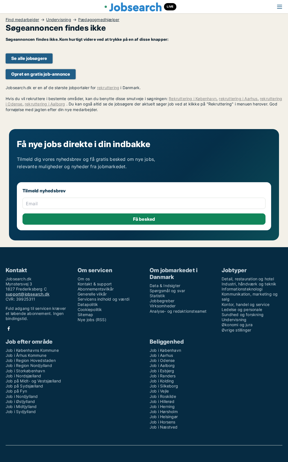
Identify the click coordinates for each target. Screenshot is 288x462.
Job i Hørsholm (164, 411)
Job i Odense (162, 360)
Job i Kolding (162, 380)
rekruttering (108, 87)
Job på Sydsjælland (24, 386)
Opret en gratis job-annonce (40, 74)
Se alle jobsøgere (29, 58)
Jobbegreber (162, 300)
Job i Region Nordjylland (29, 365)
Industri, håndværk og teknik (249, 283)
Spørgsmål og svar (167, 290)
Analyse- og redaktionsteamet (178, 311)
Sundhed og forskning (243, 314)
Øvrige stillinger (236, 330)
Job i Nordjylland (22, 396)
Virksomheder (163, 305)
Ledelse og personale (242, 309)
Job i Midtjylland (21, 406)
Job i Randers (163, 375)
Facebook (9, 328)
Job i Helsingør (164, 416)
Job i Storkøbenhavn (25, 370)
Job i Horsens (163, 422)
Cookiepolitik (90, 309)
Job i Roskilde (163, 396)
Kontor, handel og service (245, 304)
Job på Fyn (16, 391)
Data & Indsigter (165, 285)
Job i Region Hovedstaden (31, 360)
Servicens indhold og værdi (103, 299)
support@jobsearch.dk (28, 294)
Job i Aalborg (162, 365)
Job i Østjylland (20, 401)
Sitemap (85, 314)
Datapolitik (88, 304)
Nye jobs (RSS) (92, 319)
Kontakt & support (95, 283)
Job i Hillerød (162, 401)
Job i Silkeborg (164, 386)
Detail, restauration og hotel (248, 278)
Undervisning (58, 19)
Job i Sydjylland (21, 411)
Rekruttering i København (193, 98)
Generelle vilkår (92, 294)
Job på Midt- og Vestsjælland (33, 380)
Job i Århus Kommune (26, 355)
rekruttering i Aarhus (238, 98)
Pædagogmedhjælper (98, 19)
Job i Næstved (164, 427)
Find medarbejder (22, 19)
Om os (84, 278)
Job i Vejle (159, 391)
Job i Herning (162, 406)
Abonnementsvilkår (96, 289)
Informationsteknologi (242, 289)
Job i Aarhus (161, 355)
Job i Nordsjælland (23, 375)
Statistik (157, 295)
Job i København (165, 350)
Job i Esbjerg (162, 370)
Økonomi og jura (237, 324)
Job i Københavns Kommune (32, 350)
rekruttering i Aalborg (45, 104)
